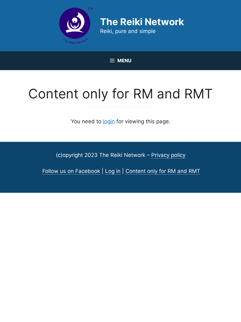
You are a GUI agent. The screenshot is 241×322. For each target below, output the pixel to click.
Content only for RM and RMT (163, 171)
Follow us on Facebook (71, 171)
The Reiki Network (142, 21)
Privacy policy (168, 155)
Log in (112, 171)
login (109, 121)
